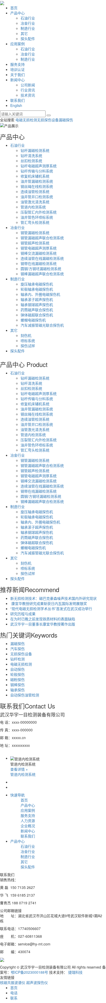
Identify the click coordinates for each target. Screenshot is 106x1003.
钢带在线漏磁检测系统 (39, 263)
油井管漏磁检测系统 (37, 181)
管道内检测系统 (33, 206)
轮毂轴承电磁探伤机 (37, 289)
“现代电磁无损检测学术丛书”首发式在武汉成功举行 (51, 608)
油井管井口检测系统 (37, 196)
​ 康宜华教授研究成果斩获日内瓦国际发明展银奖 (48, 603)
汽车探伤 (17, 648)
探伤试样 (28, 345)
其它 (24, 33)
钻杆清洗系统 (31, 155)
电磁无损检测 (26, 119)
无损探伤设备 (48, 119)
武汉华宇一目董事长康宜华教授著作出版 (42, 624)
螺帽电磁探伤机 (33, 320)
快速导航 (17, 794)
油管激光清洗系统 (35, 201)
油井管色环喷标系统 (37, 217)
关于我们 (17, 74)
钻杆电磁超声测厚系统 (39, 165)
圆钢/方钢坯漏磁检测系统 (41, 268)
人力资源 (28, 820)
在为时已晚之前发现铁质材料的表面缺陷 (42, 618)
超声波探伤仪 (37, 982)
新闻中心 (17, 79)
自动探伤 (17, 669)
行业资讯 (28, 90)
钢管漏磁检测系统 (35, 232)
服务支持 (17, 64)
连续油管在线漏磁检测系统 (42, 258)
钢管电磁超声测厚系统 (39, 248)
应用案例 (17, 43)
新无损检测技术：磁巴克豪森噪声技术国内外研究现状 (53, 598)
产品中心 (17, 12)
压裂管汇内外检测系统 (39, 212)
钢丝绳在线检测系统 (37, 186)
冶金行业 (28, 23)
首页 (13, 7)
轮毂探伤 (17, 674)
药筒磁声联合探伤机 (37, 309)
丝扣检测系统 (31, 160)
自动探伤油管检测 (24, 694)
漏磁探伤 (66, 119)
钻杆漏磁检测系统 (35, 150)
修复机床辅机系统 (35, 176)
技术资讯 (28, 95)
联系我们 (17, 100)
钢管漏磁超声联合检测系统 (42, 237)
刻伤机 (26, 335)
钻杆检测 (17, 658)
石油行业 (28, 18)
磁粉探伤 (17, 679)
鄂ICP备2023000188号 (29, 972)
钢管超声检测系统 (35, 242)
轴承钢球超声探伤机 (37, 304)
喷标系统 (28, 340)
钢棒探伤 (17, 684)
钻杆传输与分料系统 (37, 170)
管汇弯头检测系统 (35, 222)
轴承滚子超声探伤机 (37, 299)
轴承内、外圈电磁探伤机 (40, 294)
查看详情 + (19, 769)
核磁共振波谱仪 (13, 982)
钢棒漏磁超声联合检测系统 (42, 273)
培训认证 (17, 69)
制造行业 (28, 28)
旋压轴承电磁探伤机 (37, 284)
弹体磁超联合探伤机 (37, 314)
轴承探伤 (17, 689)
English (16, 105)
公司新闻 (28, 84)
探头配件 (28, 38)
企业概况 (28, 825)
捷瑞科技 (75, 972)
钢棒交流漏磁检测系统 (39, 253)
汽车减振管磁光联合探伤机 (42, 325)
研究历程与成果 (23, 613)
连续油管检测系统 (35, 191)
